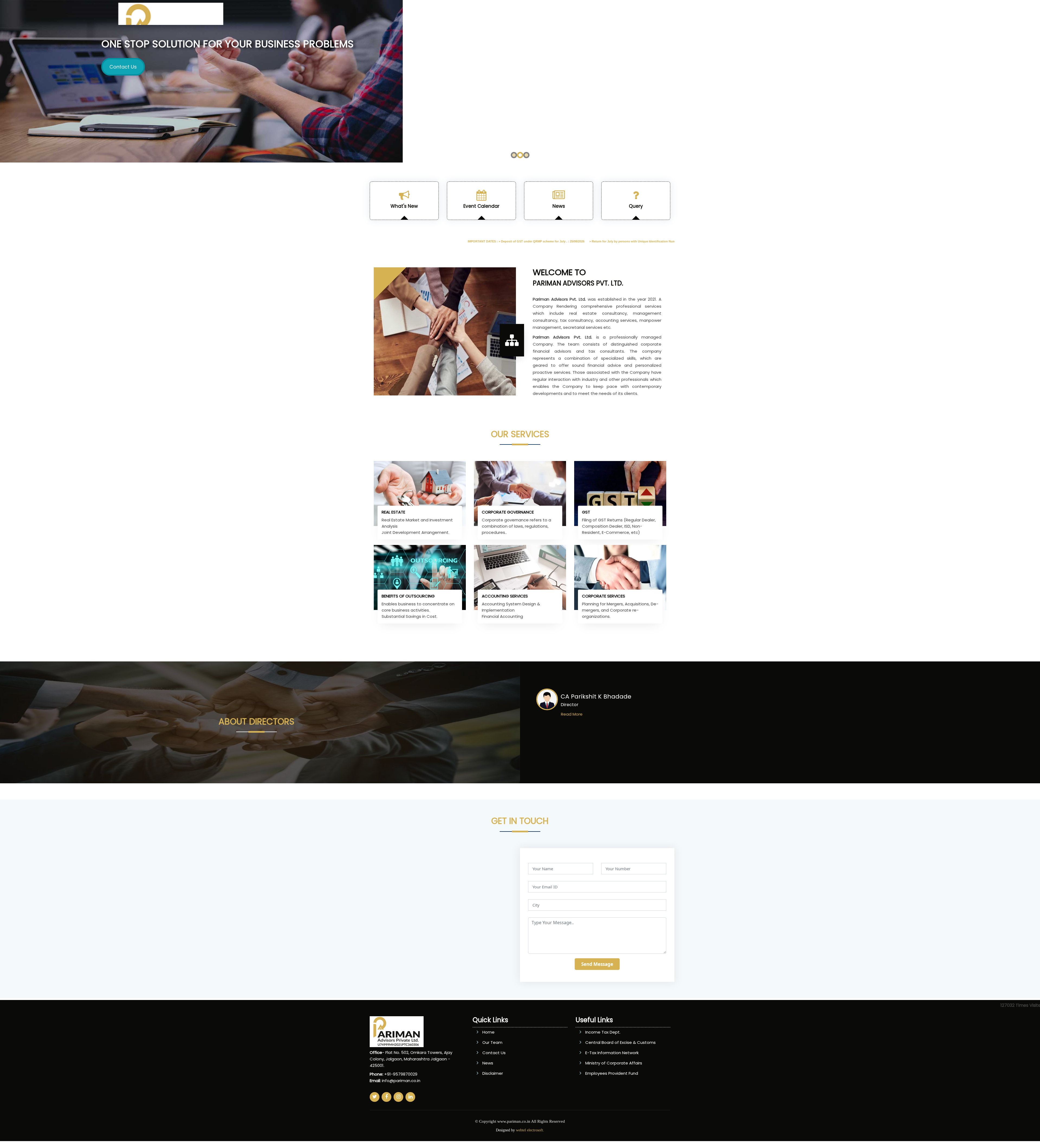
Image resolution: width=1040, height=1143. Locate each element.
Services (607, 15)
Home (562, 15)
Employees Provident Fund (611, 1073)
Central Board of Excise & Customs (620, 1042)
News (487, 1063)
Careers (701, 15)
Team (583, 15)
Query (678, 15)
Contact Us (755, 15)
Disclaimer (492, 1073)
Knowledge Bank (644, 15)
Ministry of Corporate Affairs (613, 1063)
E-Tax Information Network (612, 1053)
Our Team (492, 1042)
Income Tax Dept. (602, 1032)
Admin (725, 15)
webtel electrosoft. (530, 1130)
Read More (572, 714)
